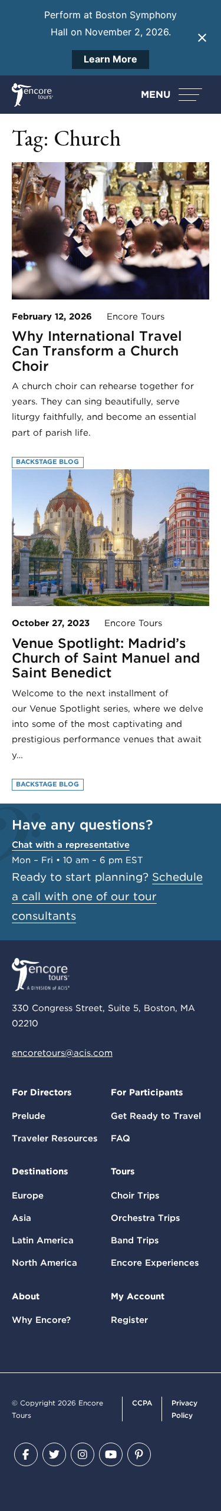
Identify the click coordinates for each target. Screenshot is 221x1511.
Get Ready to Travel (156, 1116)
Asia (21, 1218)
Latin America (43, 1240)
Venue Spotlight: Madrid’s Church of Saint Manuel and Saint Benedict (106, 658)
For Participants (147, 1092)
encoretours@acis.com (62, 1053)
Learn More (110, 59)
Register (129, 1320)
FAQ (120, 1138)
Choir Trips (135, 1195)
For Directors (42, 1092)
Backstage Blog (47, 461)
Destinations (40, 1171)
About (25, 1296)
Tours (123, 1171)
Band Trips (135, 1240)
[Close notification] (202, 38)
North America (44, 1262)
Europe (28, 1195)
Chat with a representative (71, 845)
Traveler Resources (55, 1138)
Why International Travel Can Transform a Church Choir (97, 351)
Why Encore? (41, 1320)
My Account (137, 1296)
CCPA (142, 1402)
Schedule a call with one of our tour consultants (107, 896)
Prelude (28, 1116)
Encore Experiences (155, 1262)
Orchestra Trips (145, 1218)
